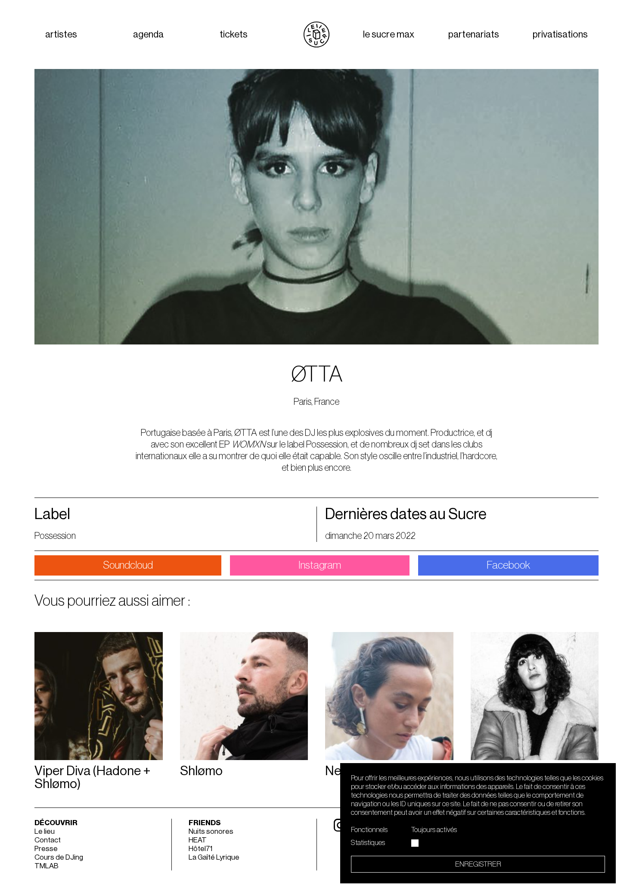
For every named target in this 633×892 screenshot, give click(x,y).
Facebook (508, 565)
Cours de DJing (58, 857)
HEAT (198, 840)
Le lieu (44, 831)
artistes (61, 34)
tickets (234, 34)
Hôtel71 (200, 848)
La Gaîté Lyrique (214, 857)
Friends (205, 822)
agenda (148, 34)
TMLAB (46, 866)
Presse (46, 848)
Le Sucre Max (388, 34)
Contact (47, 840)
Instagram (319, 565)
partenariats (473, 34)
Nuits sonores (211, 831)
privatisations (560, 34)
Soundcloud (128, 565)
